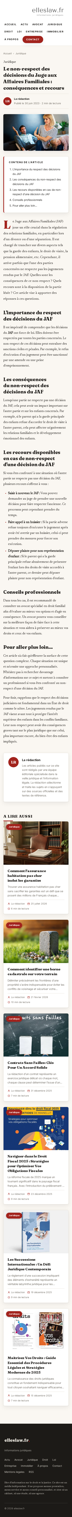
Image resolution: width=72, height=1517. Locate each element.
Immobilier (55, 31)
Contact (33, 39)
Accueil (10, 24)
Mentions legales (14, 1471)
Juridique (55, 24)
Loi (19, 31)
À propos (11, 39)
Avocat (37, 24)
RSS (31, 1471)
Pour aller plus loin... (25, 205)
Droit (8, 31)
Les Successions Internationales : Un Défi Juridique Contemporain (29, 1264)
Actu (24, 24)
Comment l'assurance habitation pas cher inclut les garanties (27, 876)
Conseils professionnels (27, 200)
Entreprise (34, 31)
